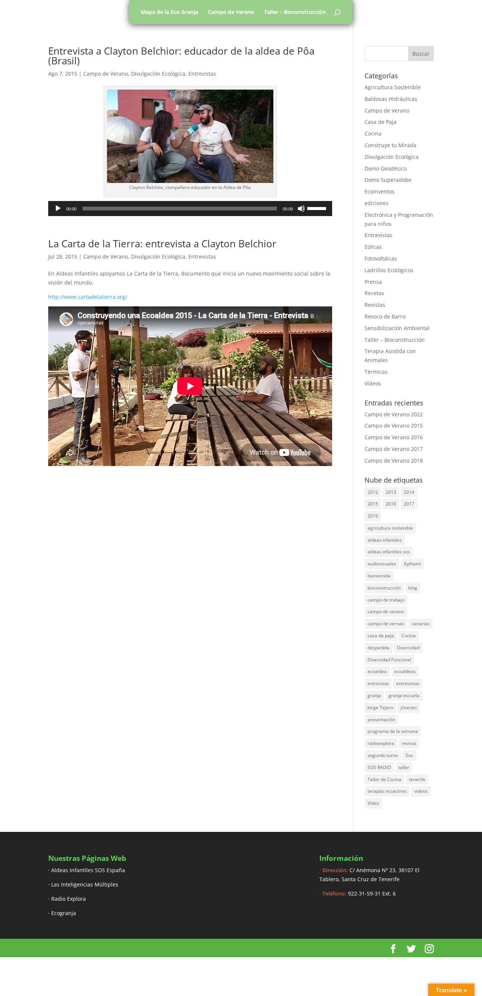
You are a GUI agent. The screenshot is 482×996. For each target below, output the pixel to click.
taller (403, 767)
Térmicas (376, 371)
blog (412, 588)
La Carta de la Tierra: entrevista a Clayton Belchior (162, 243)
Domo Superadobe (388, 179)
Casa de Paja (381, 121)
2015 (373, 504)
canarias (421, 623)
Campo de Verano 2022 (394, 414)
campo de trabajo (386, 600)
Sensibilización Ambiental (397, 328)
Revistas (375, 304)
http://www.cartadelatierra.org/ (87, 296)
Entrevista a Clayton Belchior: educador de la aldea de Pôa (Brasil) (181, 55)
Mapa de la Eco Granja (169, 12)
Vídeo (373, 803)
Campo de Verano (231, 12)
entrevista (378, 683)
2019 (373, 516)
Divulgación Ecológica (158, 73)
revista (409, 743)
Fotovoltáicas (381, 258)
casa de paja (381, 635)
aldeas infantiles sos (389, 551)
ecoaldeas (405, 671)
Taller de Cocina (384, 779)
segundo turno (383, 755)
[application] (190, 208)
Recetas (374, 293)
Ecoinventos (380, 191)
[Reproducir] (58, 208)
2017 (409, 504)
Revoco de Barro (385, 316)
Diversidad (408, 647)
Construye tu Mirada (390, 145)
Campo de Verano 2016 (394, 437)
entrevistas (407, 683)
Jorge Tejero (380, 707)
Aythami (412, 563)
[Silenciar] (301, 208)
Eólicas (373, 246)
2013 (391, 492)
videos (421, 791)
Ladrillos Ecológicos (389, 270)
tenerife (417, 779)
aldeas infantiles (385, 540)
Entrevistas (202, 73)
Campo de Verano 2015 (394, 425)
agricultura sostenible (390, 528)
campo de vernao (386, 623)
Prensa (373, 281)
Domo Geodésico (386, 168)
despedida (378, 647)
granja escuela (404, 695)
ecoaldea (377, 671)
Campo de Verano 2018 (394, 460)
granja (374, 695)
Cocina (373, 133)
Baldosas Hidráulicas (391, 98)
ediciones (377, 203)
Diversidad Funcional (389, 659)
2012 (373, 492)
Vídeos (373, 383)
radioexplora (381, 743)
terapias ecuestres (387, 791)
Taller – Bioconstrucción (295, 12)
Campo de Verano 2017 (394, 448)
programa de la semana (393, 731)
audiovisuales (382, 563)
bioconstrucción (384, 588)
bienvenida (379, 576)
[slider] (317, 208)
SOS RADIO (379, 767)
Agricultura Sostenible (393, 87)
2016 (391, 504)
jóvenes (409, 707)
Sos (409, 755)
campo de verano (386, 611)
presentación (381, 719)
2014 (409, 492)
